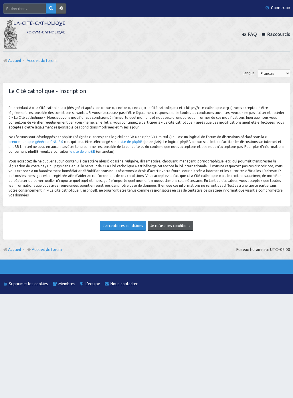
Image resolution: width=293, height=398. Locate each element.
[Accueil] (34, 34)
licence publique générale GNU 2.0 (36, 142)
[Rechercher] (51, 8)
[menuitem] (277, 7)
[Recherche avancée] (61, 8)
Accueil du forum (47, 249)
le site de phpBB (129, 142)
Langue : (249, 73)
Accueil (14, 249)
